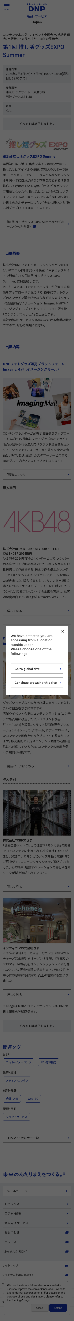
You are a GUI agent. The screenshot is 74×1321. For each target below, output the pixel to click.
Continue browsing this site (36, 682)
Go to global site (27, 668)
